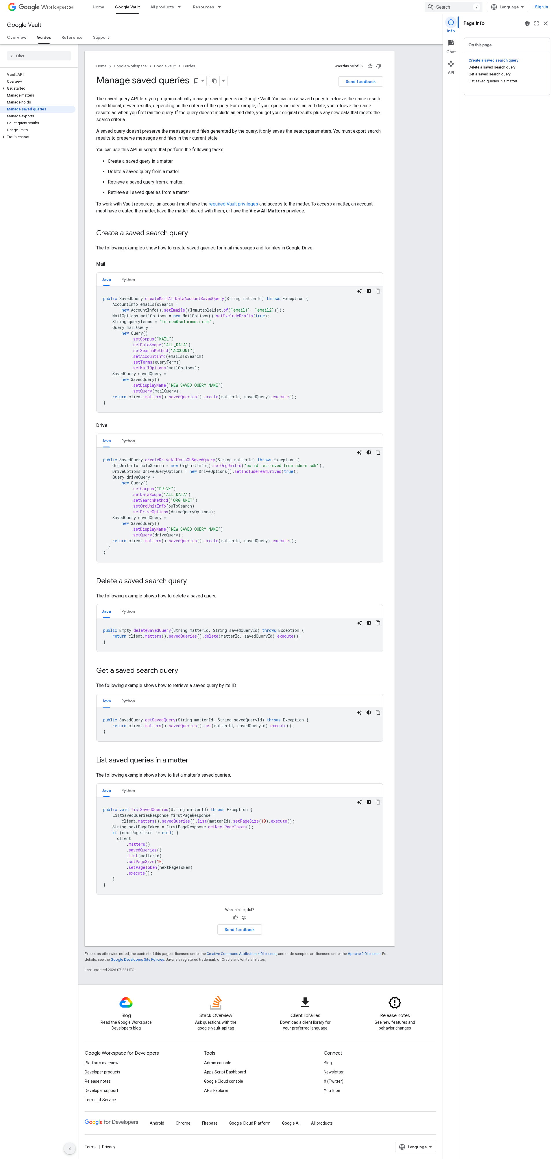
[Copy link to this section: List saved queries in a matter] (194, 760)
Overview (16, 37)
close (545, 23)
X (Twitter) (333, 1081)
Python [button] (128, 279)
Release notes (98, 1081)
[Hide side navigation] (69, 1148)
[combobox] (453, 7)
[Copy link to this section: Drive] (113, 425)
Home (98, 7)
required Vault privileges (233, 204)
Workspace (57, 7)
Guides (44, 37)
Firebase (210, 1123)
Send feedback (361, 81)
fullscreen (536, 23)
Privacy (108, 1147)
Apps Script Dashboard (225, 1072)
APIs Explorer (216, 1090)
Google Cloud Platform (250, 1123)
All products (162, 7)
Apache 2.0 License (364, 953)
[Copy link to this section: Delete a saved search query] (192, 581)
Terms (91, 1147)
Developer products (102, 1072)
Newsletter (334, 1072)
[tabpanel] (240, 349)
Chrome (183, 1123)
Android (157, 1123)
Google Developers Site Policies (137, 959)
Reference (72, 37)
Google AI (290, 1123)
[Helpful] (370, 66)
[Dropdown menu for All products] (181, 7)
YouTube (332, 1090)
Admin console (217, 1062)
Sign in (541, 7)
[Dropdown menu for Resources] (221, 7)
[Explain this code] (359, 291)
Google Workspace (130, 66)
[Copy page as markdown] (214, 81)
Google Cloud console (223, 1081)
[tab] (106, 279)
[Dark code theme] (368, 291)
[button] (37, 88)
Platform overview (102, 1062)
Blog (328, 1062)
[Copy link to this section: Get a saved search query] (184, 671)
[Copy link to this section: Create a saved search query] (193, 233)
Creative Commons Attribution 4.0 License (241, 953)
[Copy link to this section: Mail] (111, 264)
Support (101, 37)
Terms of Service (100, 1099)
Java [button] (106, 279)
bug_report (527, 23)
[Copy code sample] (378, 291)
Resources (203, 7)
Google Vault (127, 7)
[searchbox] (39, 55)
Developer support (101, 1090)
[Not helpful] (378, 66)
